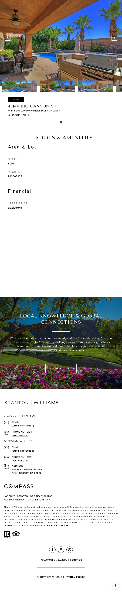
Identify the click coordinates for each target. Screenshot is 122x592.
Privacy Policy (75, 576)
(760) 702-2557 (20, 436)
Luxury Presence (70, 559)
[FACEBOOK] (52, 550)
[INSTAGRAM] (61, 550)
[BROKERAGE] (69, 550)
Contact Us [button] (61, 368)
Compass (84, 507)
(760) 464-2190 (20, 461)
